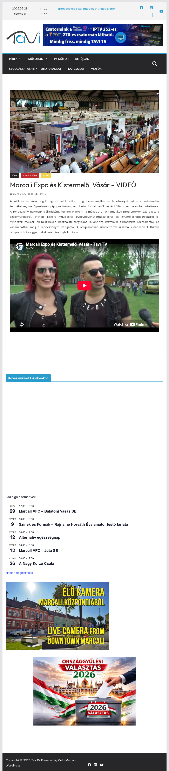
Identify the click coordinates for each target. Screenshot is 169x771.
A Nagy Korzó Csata (36, 563)
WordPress (13, 765)
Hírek (13, 59)
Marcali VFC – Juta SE (38, 550)
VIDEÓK (96, 69)
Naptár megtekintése (19, 573)
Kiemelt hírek (30, 175)
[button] (20, 59)
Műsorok (35, 59)
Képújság (82, 59)
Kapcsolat (76, 69)
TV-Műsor (61, 59)
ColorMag (64, 760)
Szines (46, 175)
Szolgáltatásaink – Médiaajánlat (35, 69)
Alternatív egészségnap (39, 537)
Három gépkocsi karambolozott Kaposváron (86, 9)
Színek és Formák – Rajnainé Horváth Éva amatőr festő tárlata (73, 524)
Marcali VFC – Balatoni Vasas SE (47, 511)
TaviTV (42, 193)
